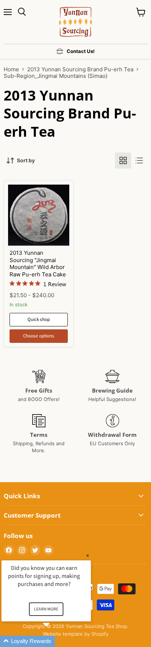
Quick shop (38, 319)
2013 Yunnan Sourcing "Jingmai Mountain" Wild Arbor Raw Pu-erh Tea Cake (38, 263)
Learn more (46, 609)
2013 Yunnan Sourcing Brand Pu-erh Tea (80, 69)
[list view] (139, 160)
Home (11, 69)
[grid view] (123, 160)
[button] (55, 641)
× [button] (87, 555)
